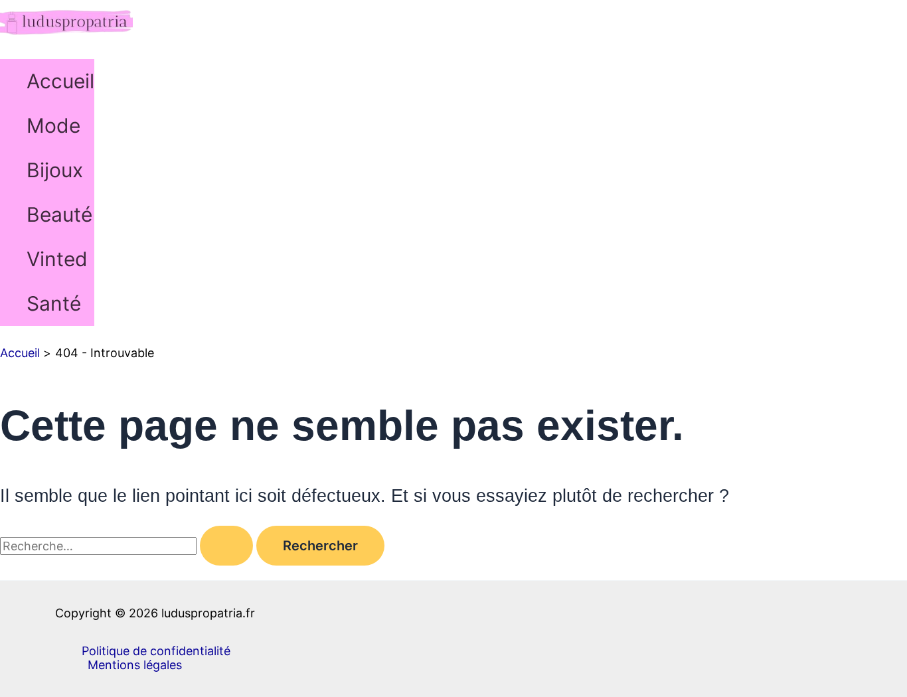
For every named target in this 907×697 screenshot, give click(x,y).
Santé (54, 303)
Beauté (59, 214)
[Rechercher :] (128, 546)
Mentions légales (135, 665)
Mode (53, 125)
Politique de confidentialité (156, 651)
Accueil (60, 81)
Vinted (57, 259)
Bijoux (55, 170)
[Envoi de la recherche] (226, 546)
